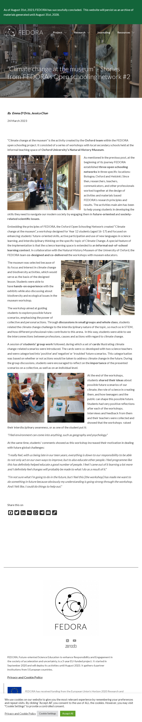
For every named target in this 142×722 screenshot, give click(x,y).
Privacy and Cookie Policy (25, 677)
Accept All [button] (67, 713)
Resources (123, 32)
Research (79, 32)
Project (57, 32)
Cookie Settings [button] (47, 713)
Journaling (103, 32)
